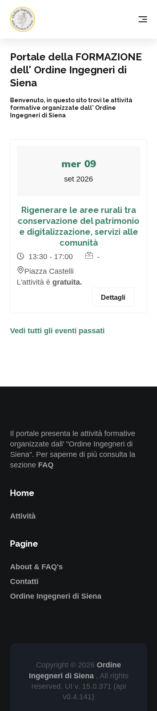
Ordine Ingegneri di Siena (55, 596)
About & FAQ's (36, 567)
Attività (23, 516)
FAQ (46, 465)
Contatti (24, 581)
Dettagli (113, 297)
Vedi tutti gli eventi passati (57, 331)
